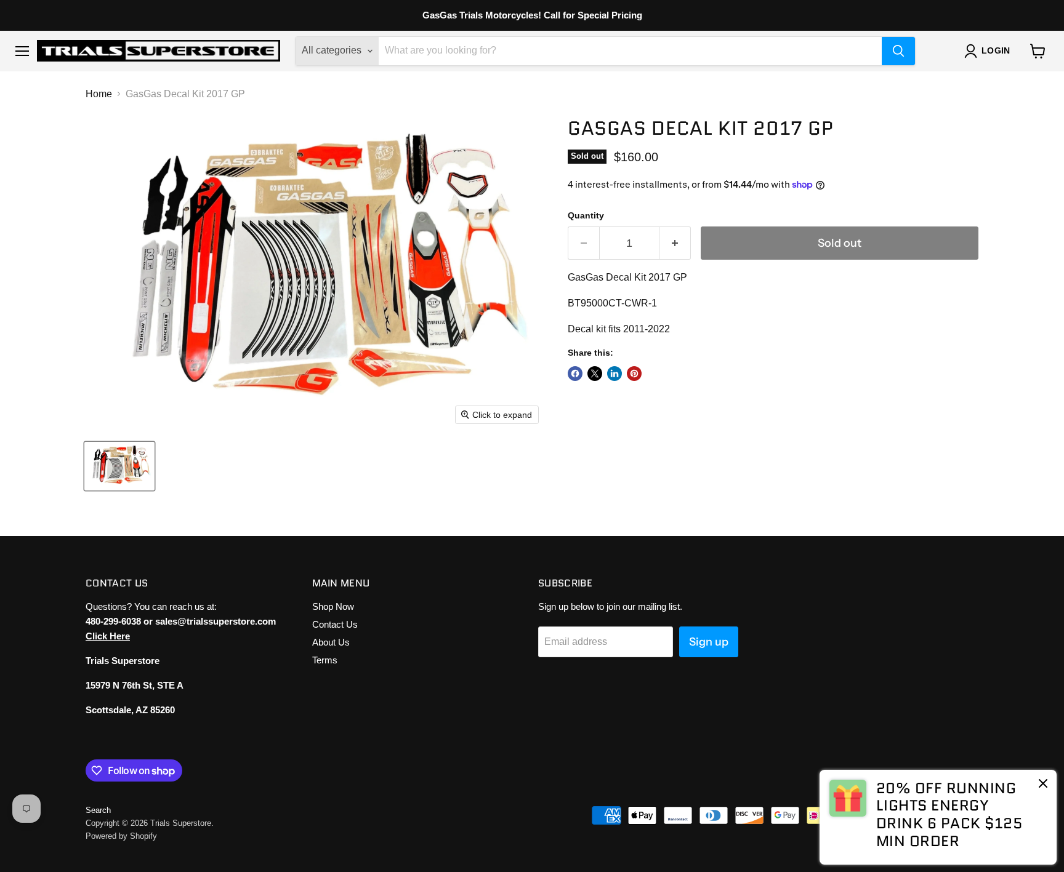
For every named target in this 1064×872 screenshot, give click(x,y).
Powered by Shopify (121, 836)
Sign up (708, 642)
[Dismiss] (1043, 785)
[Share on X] (594, 373)
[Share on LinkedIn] (614, 373)
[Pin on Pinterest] (634, 373)
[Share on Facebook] (575, 373)
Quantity (586, 215)
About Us (331, 642)
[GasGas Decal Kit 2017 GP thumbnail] (119, 466)
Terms (324, 660)
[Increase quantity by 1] (675, 243)
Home (99, 94)
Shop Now (333, 606)
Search (98, 810)
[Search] (898, 51)
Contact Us (335, 624)
